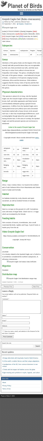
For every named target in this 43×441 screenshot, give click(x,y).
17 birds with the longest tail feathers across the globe (18, 369)
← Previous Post (7, 286)
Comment (5, 299)
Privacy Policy (6, 385)
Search (38, 346)
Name (4, 315)
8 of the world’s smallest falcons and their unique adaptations (20, 361)
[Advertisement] (21, 419)
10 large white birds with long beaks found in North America (20, 358)
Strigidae (21, 24)
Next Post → (37, 286)
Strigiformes (28, 24)
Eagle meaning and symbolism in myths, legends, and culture (21, 372)
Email (4, 320)
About (4, 382)
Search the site (6, 343)
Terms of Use (6, 389)
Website (4, 326)
